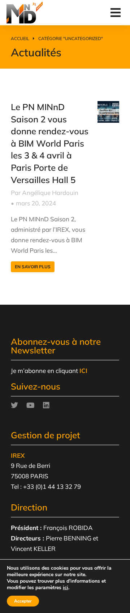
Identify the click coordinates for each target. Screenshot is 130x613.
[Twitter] (14, 405)
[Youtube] (30, 405)
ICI (83, 370)
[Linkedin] (46, 405)
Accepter (23, 601)
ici (65, 587)
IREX (18, 455)
